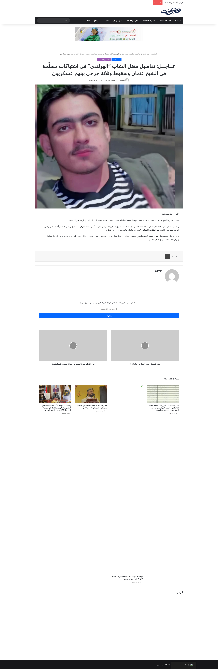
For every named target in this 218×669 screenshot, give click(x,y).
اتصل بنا (87, 20)
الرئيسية (178, 20)
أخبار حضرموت (165, 20)
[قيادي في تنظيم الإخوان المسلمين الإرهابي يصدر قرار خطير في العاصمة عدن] (91, 394)
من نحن (97, 20)
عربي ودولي (117, 20)
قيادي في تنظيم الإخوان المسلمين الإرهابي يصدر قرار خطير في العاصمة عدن (92, 406)
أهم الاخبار (145, 54)
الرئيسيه (154, 54)
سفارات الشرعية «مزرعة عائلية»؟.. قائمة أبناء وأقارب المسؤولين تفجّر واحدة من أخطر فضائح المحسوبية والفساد (164, 407)
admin (122, 80)
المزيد (107, 20)
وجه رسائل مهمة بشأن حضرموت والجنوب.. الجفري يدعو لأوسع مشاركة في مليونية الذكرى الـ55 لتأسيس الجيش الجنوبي (55, 407)
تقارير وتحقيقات (132, 20)
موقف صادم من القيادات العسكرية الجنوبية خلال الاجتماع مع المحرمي (127, 577)
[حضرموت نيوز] (171, 11)
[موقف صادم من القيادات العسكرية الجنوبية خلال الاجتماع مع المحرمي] (127, 479)
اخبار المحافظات (149, 20)
